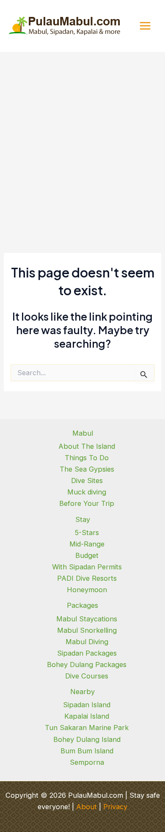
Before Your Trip (86, 503)
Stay (82, 519)
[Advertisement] (82, 138)
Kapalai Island (86, 716)
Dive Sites (87, 480)
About (86, 806)
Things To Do (87, 457)
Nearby (82, 691)
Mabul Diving (87, 641)
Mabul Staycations (86, 619)
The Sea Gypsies (87, 469)
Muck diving (86, 492)
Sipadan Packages (87, 653)
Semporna (87, 762)
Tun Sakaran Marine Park (87, 727)
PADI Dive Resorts (87, 578)
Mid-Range (86, 544)
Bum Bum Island (86, 751)
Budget (87, 555)
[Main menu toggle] (145, 26)
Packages (82, 605)
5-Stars (87, 532)
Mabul (82, 433)
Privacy (115, 806)
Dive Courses (86, 676)
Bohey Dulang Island (87, 739)
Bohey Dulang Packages (86, 664)
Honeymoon (87, 589)
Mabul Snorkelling (87, 630)
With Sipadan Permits (87, 567)
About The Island (86, 446)
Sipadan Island (86, 704)
